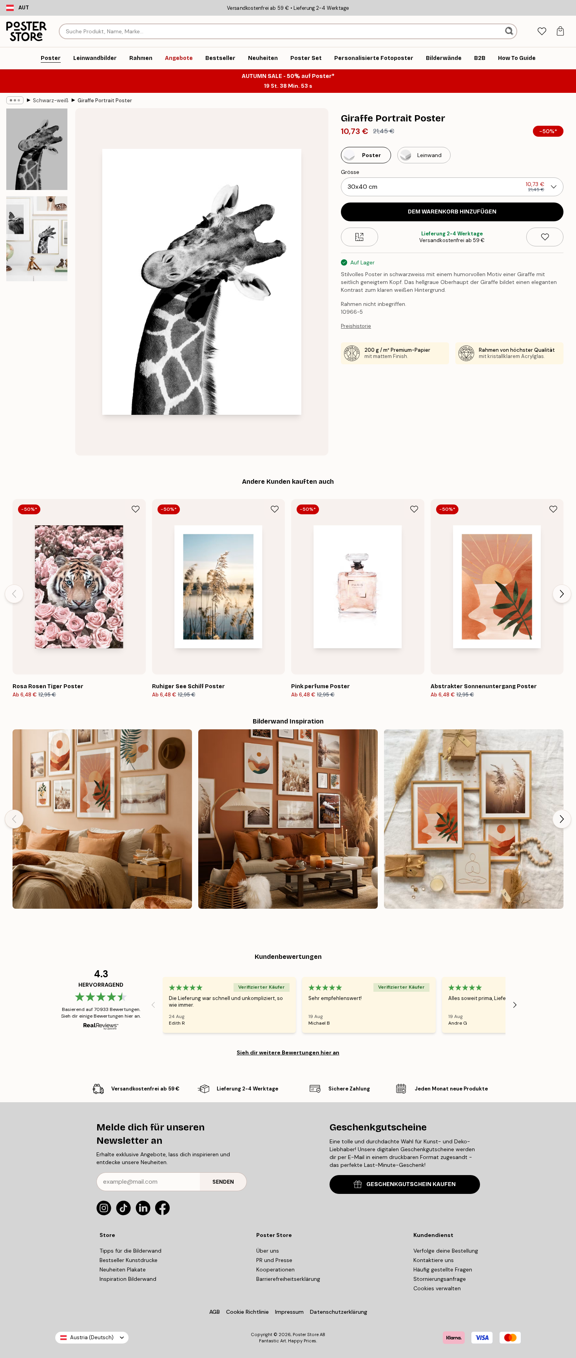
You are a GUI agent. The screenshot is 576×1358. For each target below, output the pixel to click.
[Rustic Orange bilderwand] (288, 819)
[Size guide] (359, 237)
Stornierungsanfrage (439, 1278)
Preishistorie (356, 326)
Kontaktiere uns (433, 1260)
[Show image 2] (36, 238)
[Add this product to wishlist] (544, 237)
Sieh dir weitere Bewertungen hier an (288, 1052)
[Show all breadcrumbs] (15, 100)
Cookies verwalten (437, 1288)
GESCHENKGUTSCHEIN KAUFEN (411, 1184)
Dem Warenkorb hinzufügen (452, 211)
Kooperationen (275, 1269)
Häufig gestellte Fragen (442, 1269)
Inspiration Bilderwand (128, 1278)
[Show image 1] (36, 149)
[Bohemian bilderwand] (102, 819)
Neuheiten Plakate (123, 1269)
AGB (214, 1311)
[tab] (542, 31)
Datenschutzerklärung (338, 1311)
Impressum (289, 1311)
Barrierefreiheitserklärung (288, 1278)
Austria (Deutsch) (92, 1337)
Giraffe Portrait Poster (105, 100)
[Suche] (510, 31)
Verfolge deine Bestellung (445, 1250)
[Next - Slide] (561, 593)
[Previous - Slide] (14, 593)
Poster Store (306, 1334)
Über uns (267, 1250)
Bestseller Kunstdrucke (129, 1260)
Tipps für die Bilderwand (130, 1250)
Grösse (350, 171)
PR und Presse (274, 1260)
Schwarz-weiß (50, 100)
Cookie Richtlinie (247, 1311)
